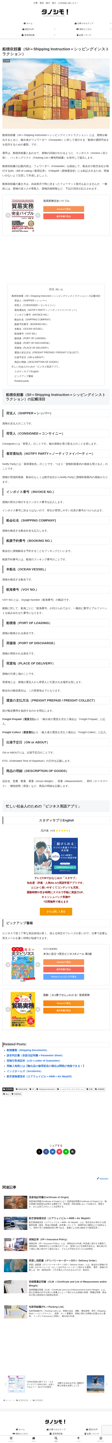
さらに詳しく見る (56, 911)
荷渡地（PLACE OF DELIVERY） (32, 347)
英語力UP (93, 1429)
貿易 (91, 1089)
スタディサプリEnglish (26, 371)
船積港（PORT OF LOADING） (31, 338)
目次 (51, 289)
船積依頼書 (22, 1089)
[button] (73, 1152)
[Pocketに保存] (59, 1152)
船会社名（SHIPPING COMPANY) (32, 319)
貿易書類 (9, 1089)
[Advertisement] (56, 260)
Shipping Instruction (47, 1089)
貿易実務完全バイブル (56, 200)
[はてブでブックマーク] (53, 1152)
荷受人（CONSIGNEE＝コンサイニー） (35, 305)
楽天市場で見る (64, 216)
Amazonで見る (64, 209)
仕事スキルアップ (57, 1429)
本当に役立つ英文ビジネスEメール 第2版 (67, 953)
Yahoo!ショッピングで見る (63, 976)
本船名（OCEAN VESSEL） (29, 328)
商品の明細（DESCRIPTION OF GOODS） (37, 362)
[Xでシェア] (39, 1152)
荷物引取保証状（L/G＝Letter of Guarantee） (34, 1060)
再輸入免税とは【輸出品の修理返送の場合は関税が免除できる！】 (46, 1065)
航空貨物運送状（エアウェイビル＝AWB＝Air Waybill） (40, 1076)
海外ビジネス (21, 1433)
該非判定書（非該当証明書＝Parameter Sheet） (35, 1055)
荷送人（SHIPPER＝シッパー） (31, 300)
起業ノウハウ (92, 1433)
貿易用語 (17, 1094)
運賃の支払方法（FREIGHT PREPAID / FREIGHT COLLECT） (47, 352)
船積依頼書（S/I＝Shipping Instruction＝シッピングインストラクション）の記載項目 (56, 296)
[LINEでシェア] (66, 1152)
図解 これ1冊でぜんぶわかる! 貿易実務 (66, 995)
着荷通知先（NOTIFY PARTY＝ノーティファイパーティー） (46, 310)
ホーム (21, 1429)
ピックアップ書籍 (23, 376)
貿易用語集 (57, 1433)
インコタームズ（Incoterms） (25, 1071)
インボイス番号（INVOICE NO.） (32, 314)
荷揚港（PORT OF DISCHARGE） (32, 343)
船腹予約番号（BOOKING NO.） (31, 324)
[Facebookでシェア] (46, 1152)
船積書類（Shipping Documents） (28, 1050)
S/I (33, 1089)
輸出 (7, 1094)
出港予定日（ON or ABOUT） (30, 357)
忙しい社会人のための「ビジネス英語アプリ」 (36, 366)
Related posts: (21, 381)
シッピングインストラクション (72, 1089)
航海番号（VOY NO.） (26, 333)
